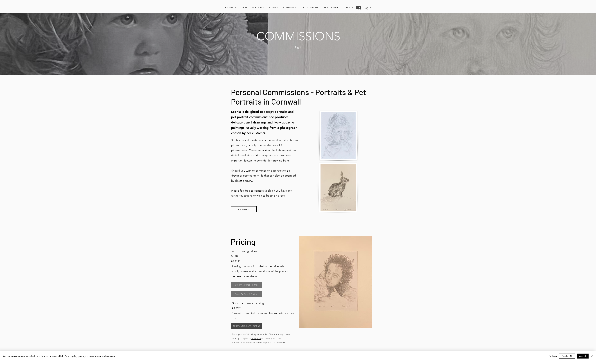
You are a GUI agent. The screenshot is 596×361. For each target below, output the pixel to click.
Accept (582, 356)
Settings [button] (553, 356)
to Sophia (256, 338)
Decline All (567, 356)
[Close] (592, 356)
